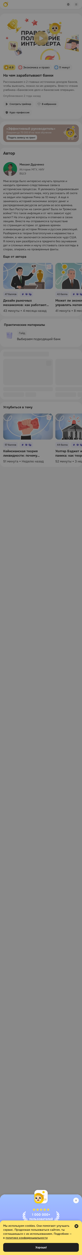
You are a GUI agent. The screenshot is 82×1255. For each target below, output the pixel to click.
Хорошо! (41, 1247)
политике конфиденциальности (27, 1238)
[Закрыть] (76, 1200)
